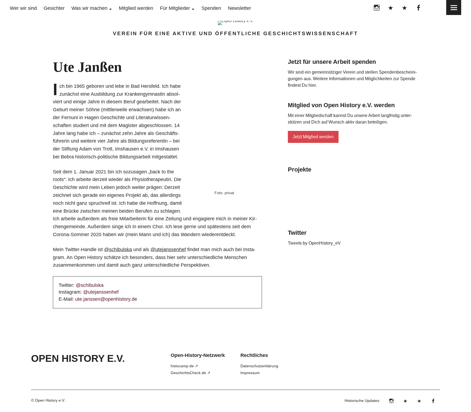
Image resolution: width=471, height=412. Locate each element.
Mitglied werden (136, 8)
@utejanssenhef (168, 249)
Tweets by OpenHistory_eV (314, 243)
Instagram (376, 7)
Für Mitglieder (175, 8)
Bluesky (390, 7)
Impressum (250, 373)
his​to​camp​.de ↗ (184, 366)
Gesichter (54, 8)
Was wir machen (89, 8)
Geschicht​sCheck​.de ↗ (190, 373)
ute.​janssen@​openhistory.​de (106, 299)
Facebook (418, 7)
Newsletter (239, 8)
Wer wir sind (23, 8)
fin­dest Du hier (302, 85)
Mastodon (404, 7)
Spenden (211, 8)
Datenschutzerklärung (259, 366)
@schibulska (118, 249)
